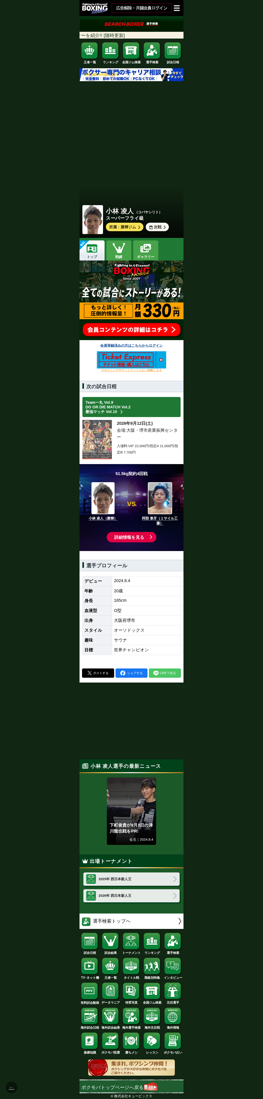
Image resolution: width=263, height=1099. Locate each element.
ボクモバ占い (173, 1052)
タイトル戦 (131, 977)
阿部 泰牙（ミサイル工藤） (160, 520)
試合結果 (111, 952)
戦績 (118, 257)
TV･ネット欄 (90, 977)
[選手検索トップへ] (131, 927)
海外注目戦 (152, 1027)
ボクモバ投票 (110, 1052)
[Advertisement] (131, 122)
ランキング (110, 62)
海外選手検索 (131, 1027)
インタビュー (173, 977)
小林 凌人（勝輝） (103, 518)
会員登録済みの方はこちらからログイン (131, 345)
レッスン (152, 1052)
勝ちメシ (131, 1052)
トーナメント (131, 952)
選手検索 (152, 62)
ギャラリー (145, 257)
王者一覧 (90, 62)
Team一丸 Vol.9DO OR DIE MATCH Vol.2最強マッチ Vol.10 (108, 407)
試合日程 (173, 62)
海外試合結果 (110, 1027)
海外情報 (173, 1027)
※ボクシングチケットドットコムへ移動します (131, 370)
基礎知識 (90, 1052)
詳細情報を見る (129, 537)
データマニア (110, 1002)
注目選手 (173, 1002)
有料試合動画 (90, 1002)
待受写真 (131, 1002)
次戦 (158, 227)
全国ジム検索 (131, 62)
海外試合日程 (90, 1027)
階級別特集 (152, 977)
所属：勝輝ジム (122, 227)
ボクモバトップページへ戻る (112, 1087)
